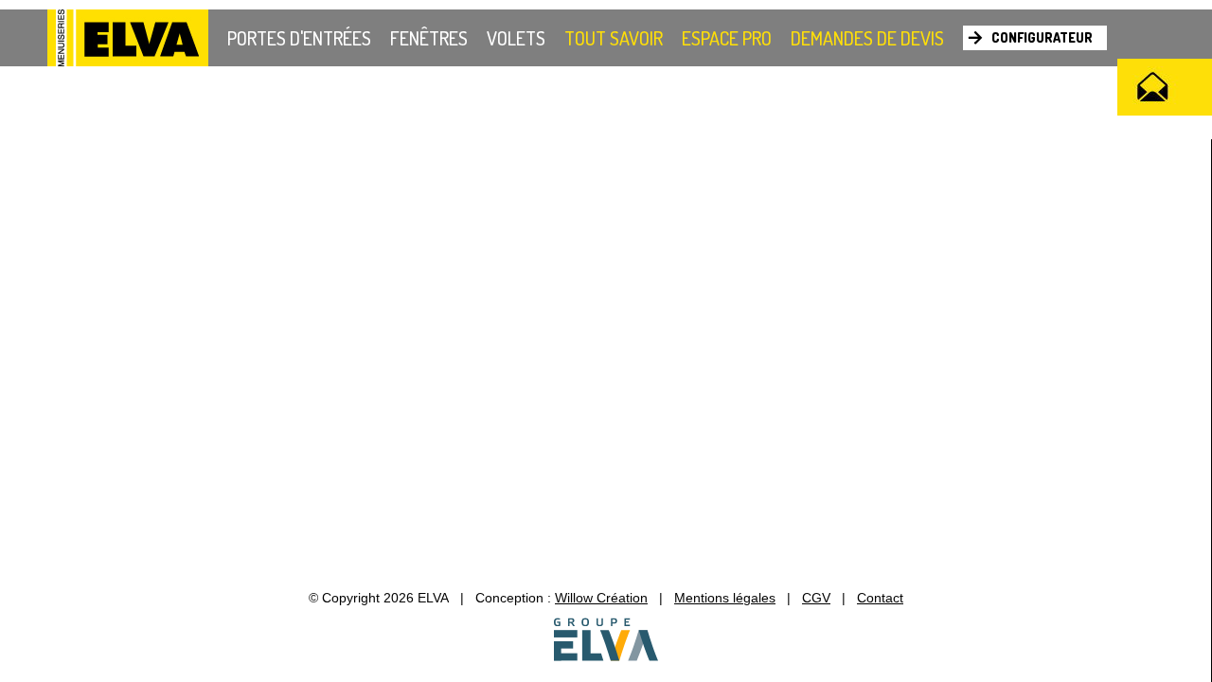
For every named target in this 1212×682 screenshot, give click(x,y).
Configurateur (1042, 37)
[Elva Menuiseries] (127, 38)
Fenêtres (429, 38)
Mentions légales (724, 597)
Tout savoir (613, 38)
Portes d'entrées (299, 38)
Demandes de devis (867, 38)
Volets (516, 38)
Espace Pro (727, 38)
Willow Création (601, 597)
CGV (816, 597)
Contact (880, 597)
